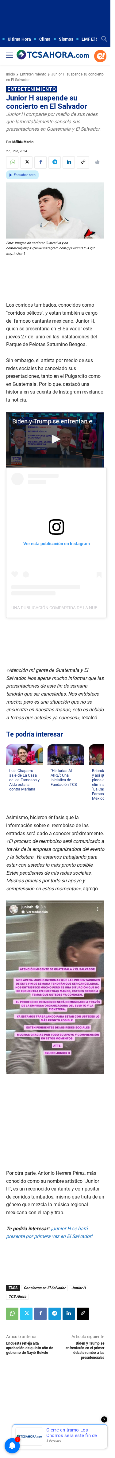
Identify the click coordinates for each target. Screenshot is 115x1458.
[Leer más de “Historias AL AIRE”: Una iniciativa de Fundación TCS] (54, 790)
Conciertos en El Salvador (44, 1288)
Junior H (78, 1288)
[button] (55, 439)
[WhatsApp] (12, 162)
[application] (55, 440)
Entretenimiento (33, 74)
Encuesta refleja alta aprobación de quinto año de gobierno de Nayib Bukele (29, 1348)
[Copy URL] (83, 162)
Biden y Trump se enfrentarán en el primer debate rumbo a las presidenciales (85, 1350)
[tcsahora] (53, 55)
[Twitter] (26, 162)
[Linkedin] (69, 162)
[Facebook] (40, 162)
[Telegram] (54, 162)
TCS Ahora (17, 1296)
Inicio (10, 74)
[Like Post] (97, 162)
